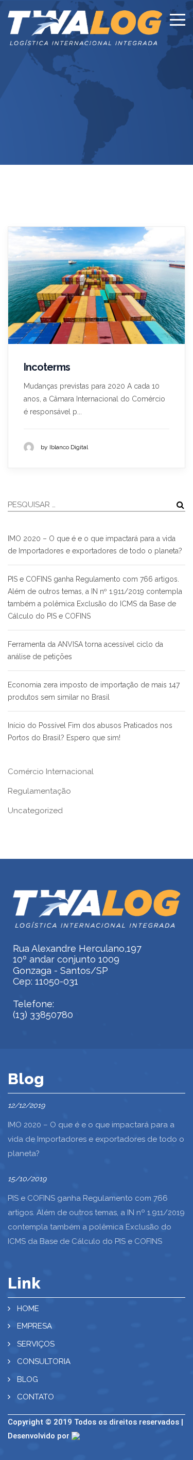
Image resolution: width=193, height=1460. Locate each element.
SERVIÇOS (36, 1344)
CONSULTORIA (44, 1361)
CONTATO (35, 1396)
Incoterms (47, 367)
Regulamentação (39, 791)
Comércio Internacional (51, 771)
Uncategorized (35, 810)
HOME (28, 1308)
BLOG (27, 1379)
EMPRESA (34, 1326)
